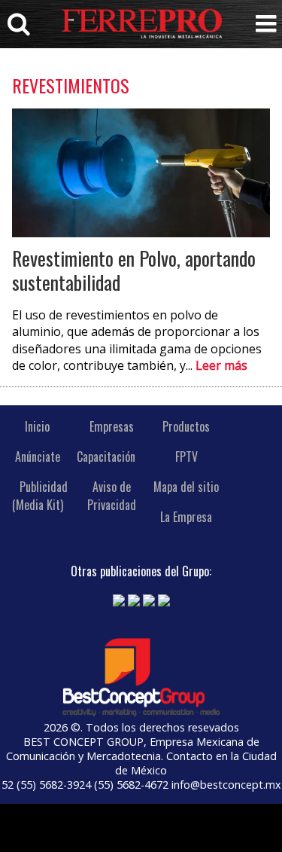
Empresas (111, 426)
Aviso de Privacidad (111, 496)
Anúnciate (37, 456)
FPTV (186, 456)
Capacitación (106, 456)
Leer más (221, 365)
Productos (186, 426)
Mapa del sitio (186, 487)
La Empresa (186, 517)
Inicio (37, 426)
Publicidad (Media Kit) (40, 496)
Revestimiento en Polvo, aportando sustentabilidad (134, 270)
